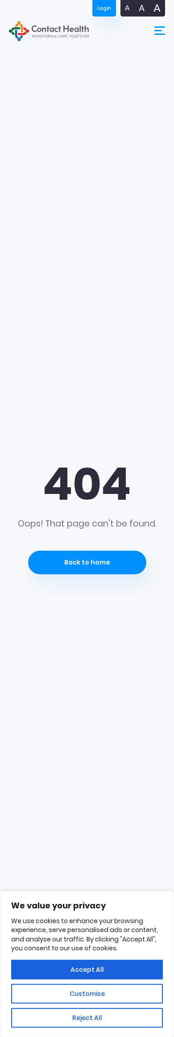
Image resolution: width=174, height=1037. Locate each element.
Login (104, 8)
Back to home (87, 562)
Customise (87, 993)
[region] (87, 964)
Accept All (87, 969)
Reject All (87, 1017)
